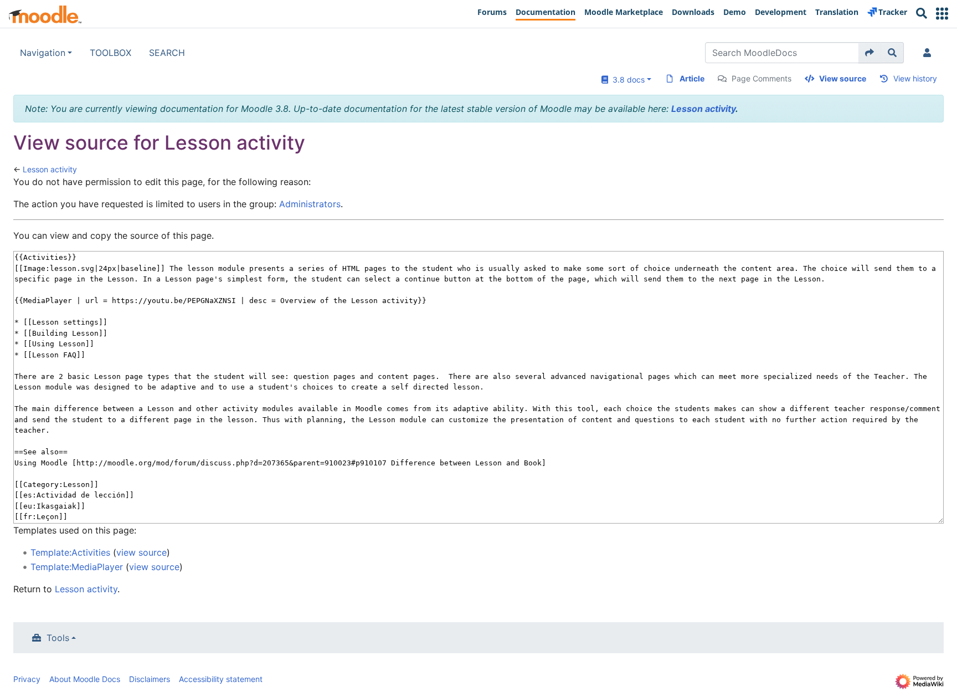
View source (842, 78)
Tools (58, 637)
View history (915, 78)
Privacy (26, 679)
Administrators (310, 203)
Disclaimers (149, 679)
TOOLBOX (110, 52)
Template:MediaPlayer (76, 566)
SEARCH (167, 52)
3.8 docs (626, 79)
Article (692, 78)
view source (141, 552)
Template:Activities (70, 552)
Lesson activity (703, 108)
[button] (942, 13)
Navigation (42, 52)
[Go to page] (869, 52)
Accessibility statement (221, 679)
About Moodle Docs (84, 679)
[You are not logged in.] (929, 53)
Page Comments (761, 78)
